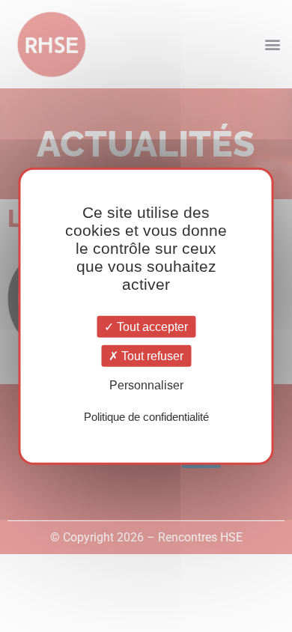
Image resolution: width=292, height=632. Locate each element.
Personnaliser (146, 385)
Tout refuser (150, 356)
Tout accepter (151, 326)
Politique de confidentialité (146, 416)
